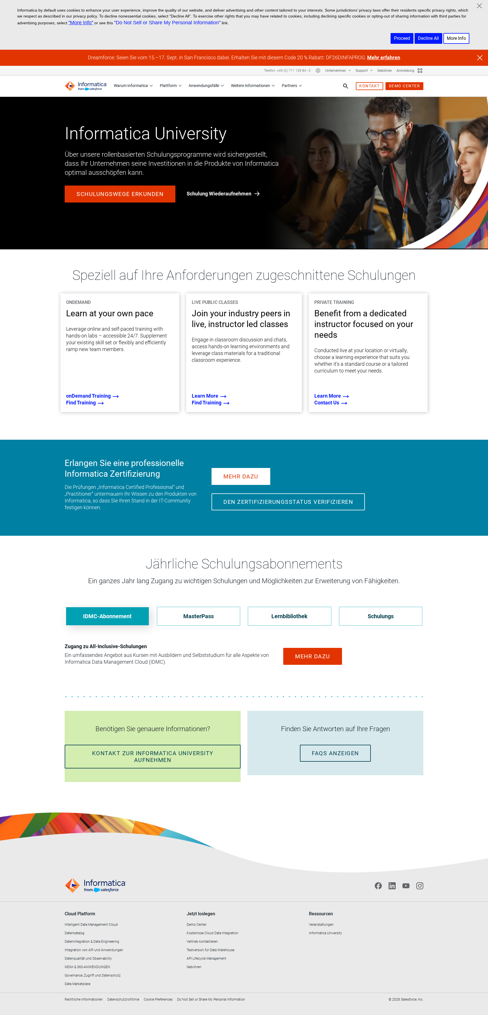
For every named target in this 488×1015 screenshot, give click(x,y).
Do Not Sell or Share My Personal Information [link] (211, 999)
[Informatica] (86, 86)
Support (362, 71)
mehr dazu (240, 476)
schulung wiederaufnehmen (219, 194)
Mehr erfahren (383, 57)
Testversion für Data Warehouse (210, 950)
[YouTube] (405, 885)
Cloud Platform (80, 913)
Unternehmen (336, 71)
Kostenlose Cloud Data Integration (212, 933)
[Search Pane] (345, 86)
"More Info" (80, 22)
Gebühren (384, 71)
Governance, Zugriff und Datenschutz (93, 975)
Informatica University (325, 933)
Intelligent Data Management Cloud (91, 925)
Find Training (81, 403)
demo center (404, 86)
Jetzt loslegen (201, 913)
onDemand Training (89, 396)
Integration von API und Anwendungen (94, 950)
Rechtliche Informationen (84, 999)
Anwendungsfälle (204, 85)
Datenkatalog (74, 933)
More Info (456, 38)
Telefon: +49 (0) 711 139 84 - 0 (287, 71)
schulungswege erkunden (120, 194)
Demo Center (196, 925)
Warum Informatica (131, 85)
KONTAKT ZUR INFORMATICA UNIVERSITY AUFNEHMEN (152, 756)
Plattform (168, 85)
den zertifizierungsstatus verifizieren (288, 501)
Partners (289, 85)
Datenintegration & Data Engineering (92, 942)
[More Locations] (318, 70)
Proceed (402, 38)
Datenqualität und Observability (88, 958)
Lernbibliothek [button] (289, 616)
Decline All (428, 38)
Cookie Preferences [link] (158, 999)
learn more (205, 396)
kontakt (369, 86)
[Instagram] (419, 885)
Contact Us (327, 403)
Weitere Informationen (250, 85)
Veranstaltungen (321, 925)
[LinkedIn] (392, 885)
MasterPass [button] (198, 616)
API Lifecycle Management (206, 958)
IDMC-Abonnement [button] (107, 616)
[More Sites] (420, 70)
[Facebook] (378, 885)
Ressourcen (321, 913)
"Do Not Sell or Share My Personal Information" (167, 22)
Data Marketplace (77, 984)
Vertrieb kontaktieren (202, 942)
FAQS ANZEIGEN (335, 753)
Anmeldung (405, 71)
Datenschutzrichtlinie (123, 999)
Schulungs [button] (381, 616)
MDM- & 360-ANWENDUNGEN (87, 967)
